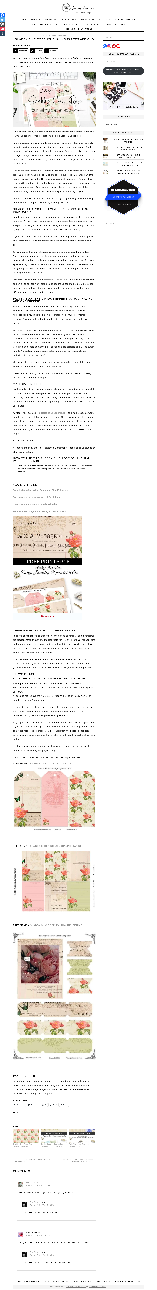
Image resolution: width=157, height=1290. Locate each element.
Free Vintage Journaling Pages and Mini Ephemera (40, 490)
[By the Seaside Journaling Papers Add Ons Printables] (54, 1136)
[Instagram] (109, 46)
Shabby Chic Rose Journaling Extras (56, 925)
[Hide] (1, 38)
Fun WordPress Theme (76, 1287)
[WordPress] (2, 24)
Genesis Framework (97, 1287)
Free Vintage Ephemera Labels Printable (35, 504)
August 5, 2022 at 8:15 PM (42, 1205)
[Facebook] (2, 15)
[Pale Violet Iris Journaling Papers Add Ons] (82, 1136)
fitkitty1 (29, 1182)
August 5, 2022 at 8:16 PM (42, 1255)
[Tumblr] (2, 33)
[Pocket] (2, 29)
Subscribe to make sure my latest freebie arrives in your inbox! (123, 71)
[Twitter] (2, 19)
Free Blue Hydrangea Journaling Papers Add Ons (40, 511)
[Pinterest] (114, 46)
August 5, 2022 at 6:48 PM (38, 1235)
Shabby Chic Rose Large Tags (50, 763)
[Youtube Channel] (118, 46)
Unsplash (48, 1093)
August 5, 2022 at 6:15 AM (38, 1185)
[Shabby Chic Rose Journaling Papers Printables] (26, 1136)
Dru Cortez (35, 1202)
